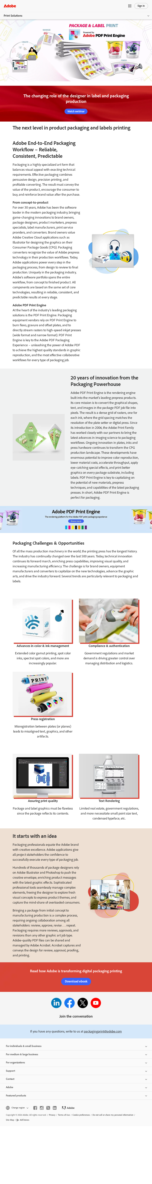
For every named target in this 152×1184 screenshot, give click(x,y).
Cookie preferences (81, 1115)
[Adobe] (9, 6)
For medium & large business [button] (22, 1054)
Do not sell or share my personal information (112, 1115)
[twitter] (48, 1108)
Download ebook (76, 981)
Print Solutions (13, 15)
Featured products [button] (16, 1095)
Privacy (52, 1115)
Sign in (141, 5)
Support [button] (10, 1070)
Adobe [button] (9, 1087)
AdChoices (24, 1120)
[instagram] (42, 1108)
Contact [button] (10, 1079)
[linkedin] (55, 1108)
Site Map (10, 1120)
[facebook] (35, 1108)
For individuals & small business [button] (24, 1046)
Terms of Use (64, 1115)
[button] (130, 6)
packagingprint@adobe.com (103, 1031)
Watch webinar (76, 111)
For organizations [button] (15, 1062)
